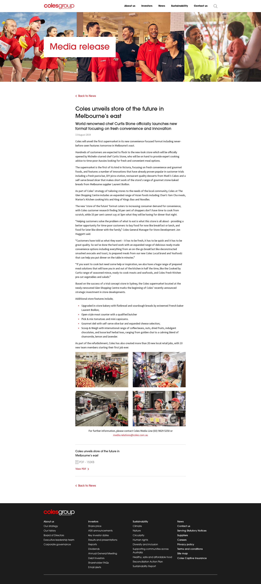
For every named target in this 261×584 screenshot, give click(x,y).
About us (129, 6)
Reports (92, 544)
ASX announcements (100, 531)
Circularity (138, 535)
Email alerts (94, 567)
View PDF (85, 468)
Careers (182, 540)
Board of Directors (54, 535)
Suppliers (182, 535)
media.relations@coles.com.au (130, 435)
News (161, 6)
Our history (50, 531)
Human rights (140, 540)
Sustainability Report (144, 566)
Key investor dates (98, 535)
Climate (137, 526)
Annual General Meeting (102, 554)
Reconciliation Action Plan (148, 562)
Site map (182, 554)
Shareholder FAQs (98, 563)
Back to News (87, 96)
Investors (146, 6)
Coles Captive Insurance (192, 558)
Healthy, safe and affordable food (152, 557)
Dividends (94, 549)
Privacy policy (185, 544)
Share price (94, 526)
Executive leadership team (59, 540)
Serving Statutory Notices (191, 531)
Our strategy (51, 526)
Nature (137, 531)
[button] (215, 6)
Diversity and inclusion (145, 544)
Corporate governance (57, 544)
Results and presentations (102, 540)
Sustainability (179, 6)
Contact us (201, 6)
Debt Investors (96, 558)
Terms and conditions (190, 549)
